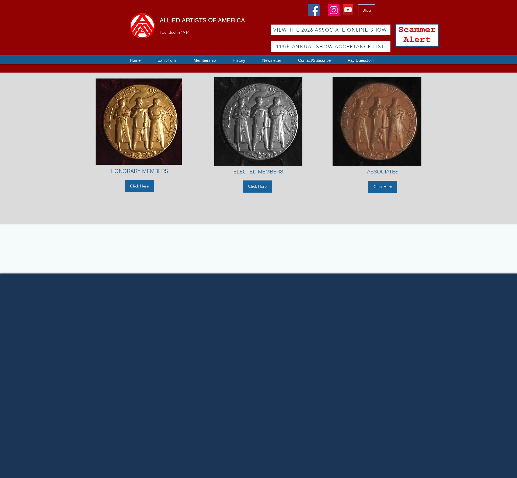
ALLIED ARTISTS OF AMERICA (202, 20)
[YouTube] (348, 9)
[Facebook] (314, 10)
